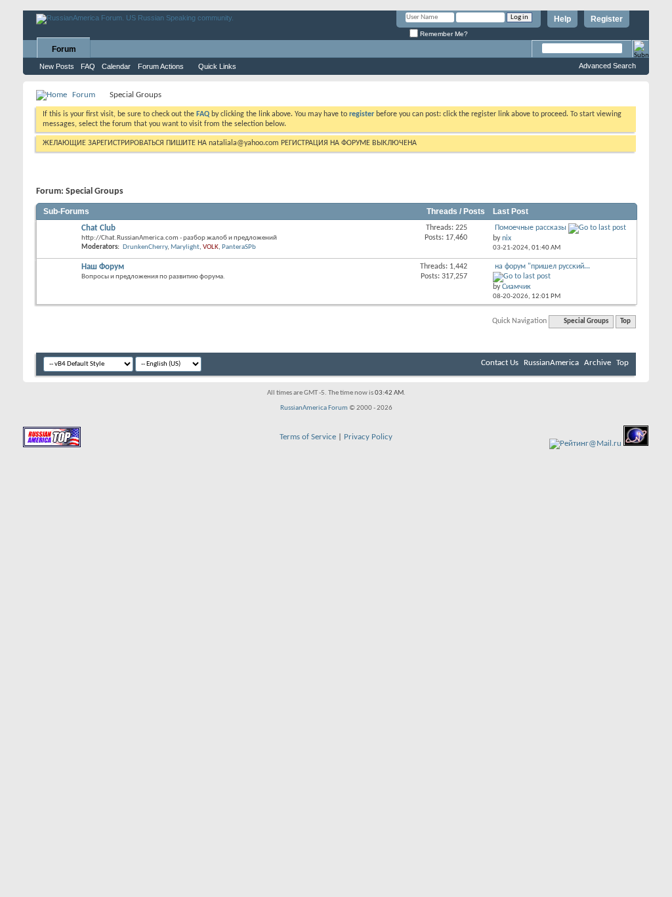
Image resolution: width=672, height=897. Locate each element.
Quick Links (217, 66)
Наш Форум (102, 267)
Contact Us (499, 363)
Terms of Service (308, 437)
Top (625, 321)
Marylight (185, 247)
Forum (64, 49)
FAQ (88, 66)
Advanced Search (607, 66)
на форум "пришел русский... (542, 267)
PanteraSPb (239, 247)
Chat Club (98, 228)
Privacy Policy (368, 437)
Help (562, 19)
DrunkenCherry (145, 247)
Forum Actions (161, 66)
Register (607, 19)
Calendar (116, 66)
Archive (597, 363)
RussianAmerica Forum (314, 408)
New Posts (56, 66)
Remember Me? (443, 33)
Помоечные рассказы (530, 228)
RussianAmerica (551, 363)
